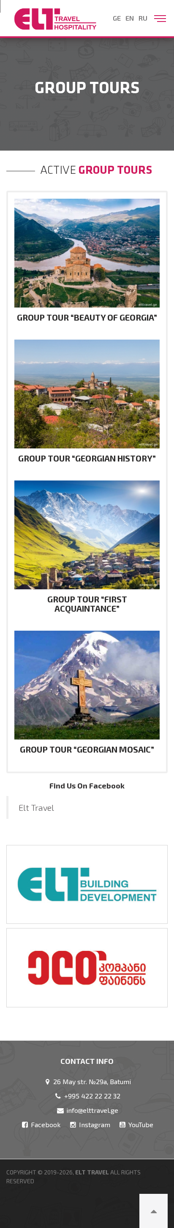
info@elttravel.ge (91, 1110)
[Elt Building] (87, 884)
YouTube (140, 1124)
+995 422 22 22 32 (91, 1096)
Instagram (93, 1124)
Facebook (44, 1124)
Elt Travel (36, 807)
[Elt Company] (87, 967)
